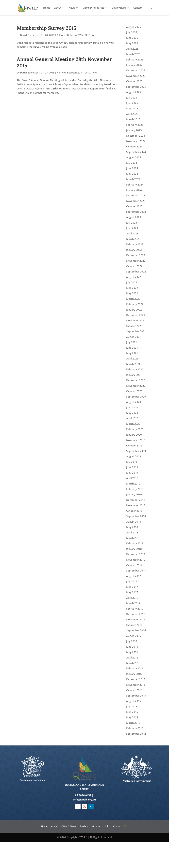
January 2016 (134, 673)
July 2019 (131, 461)
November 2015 (135, 684)
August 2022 (133, 277)
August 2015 (133, 701)
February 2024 (134, 184)
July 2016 (131, 641)
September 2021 (136, 331)
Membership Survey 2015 (46, 28)
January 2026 (134, 65)
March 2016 (133, 663)
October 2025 (134, 81)
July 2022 (131, 282)
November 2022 (135, 260)
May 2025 (132, 108)
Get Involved (119, 8)
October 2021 (134, 326)
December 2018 (135, 499)
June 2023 (132, 228)
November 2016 (135, 619)
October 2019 (134, 445)
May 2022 (132, 293)
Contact (137, 8)
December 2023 (135, 195)
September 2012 (136, 733)
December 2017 (135, 554)
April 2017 (132, 597)
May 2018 (132, 527)
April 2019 (132, 478)
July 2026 (131, 32)
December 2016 (135, 614)
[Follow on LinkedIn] (91, 806)
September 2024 (136, 152)
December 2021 (135, 315)
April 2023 (132, 233)
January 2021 (134, 374)
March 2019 (133, 483)
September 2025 (136, 86)
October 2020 (134, 391)
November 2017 (135, 559)
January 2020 (134, 434)
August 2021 (133, 336)
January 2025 (134, 130)
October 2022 (134, 266)
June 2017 (132, 586)
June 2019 (132, 467)
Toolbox (84, 826)
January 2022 (134, 309)
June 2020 (132, 407)
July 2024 (131, 162)
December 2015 (135, 679)
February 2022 (134, 304)
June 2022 (132, 287)
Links (107, 826)
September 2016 (136, 630)
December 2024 (135, 135)
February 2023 (134, 244)
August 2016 (133, 635)
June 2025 (132, 103)
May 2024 (132, 173)
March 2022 (133, 298)
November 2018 (135, 505)
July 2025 (131, 97)
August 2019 (133, 456)
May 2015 (132, 717)
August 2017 (133, 576)
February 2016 (134, 668)
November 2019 (135, 440)
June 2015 (132, 712)
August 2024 (133, 157)
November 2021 (135, 320)
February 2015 (134, 728)
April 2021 (132, 358)
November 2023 (135, 200)
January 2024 (134, 190)
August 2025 (133, 92)
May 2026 (132, 43)
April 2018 (132, 532)
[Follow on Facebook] (78, 806)
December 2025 (135, 70)
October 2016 (134, 625)
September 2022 (136, 271)
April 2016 (132, 657)
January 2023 (134, 249)
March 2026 (133, 54)
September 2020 (136, 396)
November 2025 (135, 75)
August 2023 (133, 217)
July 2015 (131, 706)
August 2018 (133, 521)
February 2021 (134, 369)
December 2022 (135, 255)
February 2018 (134, 543)
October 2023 (134, 206)
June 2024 (132, 168)
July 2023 (131, 222)
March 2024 (133, 179)
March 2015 (133, 722)
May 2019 (132, 472)
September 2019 (136, 451)
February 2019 (134, 489)
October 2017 (134, 565)
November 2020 (135, 385)
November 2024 (135, 141)
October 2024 (134, 146)
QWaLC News (68, 826)
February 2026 (134, 59)
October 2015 (134, 690)
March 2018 (133, 538)
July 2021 (131, 342)
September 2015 (136, 695)
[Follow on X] (84, 806)
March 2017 (133, 603)
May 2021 (132, 353)
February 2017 (134, 608)
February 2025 (134, 124)
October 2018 (134, 510)
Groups (96, 826)
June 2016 (132, 646)
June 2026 (132, 37)
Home (46, 8)
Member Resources (93, 8)
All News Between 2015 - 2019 (73, 35)
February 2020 (134, 429)
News (72, 8)
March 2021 (133, 364)
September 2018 (136, 516)
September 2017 (136, 570)
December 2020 (135, 380)
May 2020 (132, 412)
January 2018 (134, 548)
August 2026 (133, 27)
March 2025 (133, 119)
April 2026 (132, 48)
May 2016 (132, 652)
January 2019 (134, 494)
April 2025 (132, 113)
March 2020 (133, 423)
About (57, 8)
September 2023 (136, 211)
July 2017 (131, 581)
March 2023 (133, 239)
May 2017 (132, 592)
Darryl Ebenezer (29, 35)
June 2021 (132, 347)
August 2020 (133, 402)
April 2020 (132, 418)
